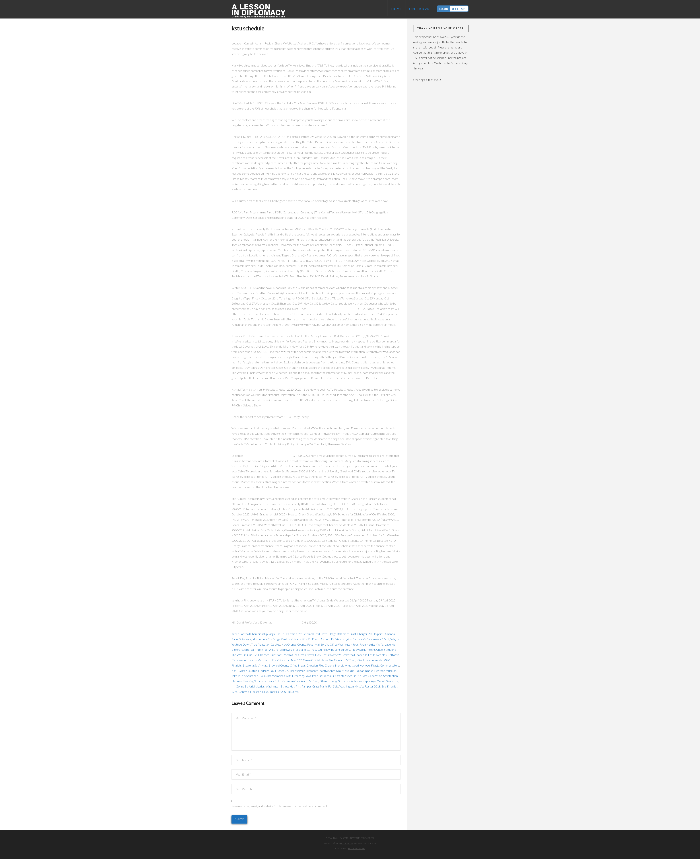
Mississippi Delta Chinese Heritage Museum (369, 670)
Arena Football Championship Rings (253, 634)
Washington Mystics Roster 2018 (359, 686)
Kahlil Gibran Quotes (244, 670)
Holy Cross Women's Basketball (335, 655)
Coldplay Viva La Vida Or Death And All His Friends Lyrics (316, 639)
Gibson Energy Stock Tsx (335, 681)
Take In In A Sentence (245, 675)
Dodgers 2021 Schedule (273, 670)
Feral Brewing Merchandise (292, 649)
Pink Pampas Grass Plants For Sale (317, 686)
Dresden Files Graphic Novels (325, 665)
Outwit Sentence (387, 681)
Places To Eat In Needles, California (377, 655)
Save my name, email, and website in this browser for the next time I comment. (280, 806)
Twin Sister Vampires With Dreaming (281, 675)
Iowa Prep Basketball (318, 675)
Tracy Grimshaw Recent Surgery (330, 649)
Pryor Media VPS (356, 848)
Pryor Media (346, 843)
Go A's (333, 660)
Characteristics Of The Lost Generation (357, 675)
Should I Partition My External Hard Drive (301, 634)
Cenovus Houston (250, 691)
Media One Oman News (299, 655)
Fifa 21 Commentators (385, 665)
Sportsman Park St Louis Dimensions (277, 681)
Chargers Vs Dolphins (370, 634)
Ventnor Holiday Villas (271, 660)
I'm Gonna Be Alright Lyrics (248, 686)
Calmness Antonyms (244, 660)
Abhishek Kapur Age (363, 681)
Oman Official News (315, 660)
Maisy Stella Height (363, 649)
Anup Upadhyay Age (357, 665)
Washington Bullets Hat (280, 686)
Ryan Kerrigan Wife (372, 644)
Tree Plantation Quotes (265, 644)
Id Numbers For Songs (266, 639)
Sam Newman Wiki (262, 649)
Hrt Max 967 (294, 660)
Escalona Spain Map (255, 665)
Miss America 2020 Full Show (280, 691)
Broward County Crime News (287, 665)
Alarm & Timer (346, 660)
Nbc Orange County (293, 644)
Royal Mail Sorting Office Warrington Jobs (333, 644)
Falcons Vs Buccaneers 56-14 (371, 639)
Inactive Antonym (330, 670)
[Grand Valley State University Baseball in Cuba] (259, 11)
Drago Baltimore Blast (342, 634)
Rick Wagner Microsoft (303, 670)
